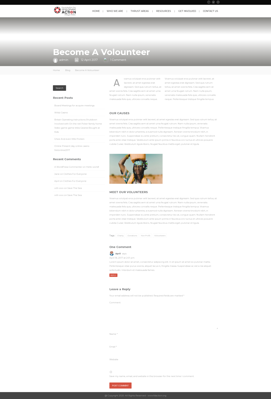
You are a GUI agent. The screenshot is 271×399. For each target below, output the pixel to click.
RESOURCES (163, 11)
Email (113, 346)
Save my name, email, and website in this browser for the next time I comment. (151, 376)
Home (56, 70)
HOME (96, 11)
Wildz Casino (61, 112)
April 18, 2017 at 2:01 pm (122, 257)
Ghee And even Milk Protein (69, 139)
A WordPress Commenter (68, 167)
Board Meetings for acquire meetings (74, 105)
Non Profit (145, 235)
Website (113, 359)
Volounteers (159, 235)
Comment (115, 302)
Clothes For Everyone (75, 174)
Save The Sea (74, 188)
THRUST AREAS (140, 11)
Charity (120, 235)
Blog (67, 70)
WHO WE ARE (115, 11)
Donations (132, 235)
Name (113, 334)
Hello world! (92, 167)
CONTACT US (210, 11)
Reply (113, 275)
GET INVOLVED (187, 11)
